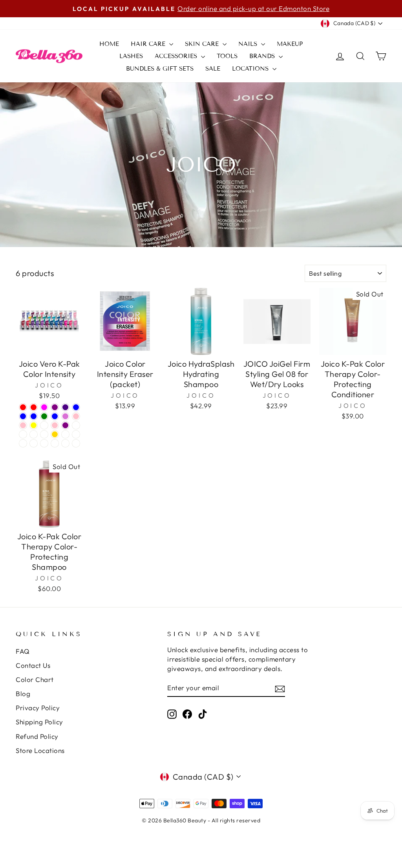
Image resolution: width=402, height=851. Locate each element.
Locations (251, 68)
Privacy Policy (38, 708)
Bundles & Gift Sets (160, 68)
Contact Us (33, 665)
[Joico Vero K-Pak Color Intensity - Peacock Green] (44, 416)
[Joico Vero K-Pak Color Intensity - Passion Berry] (44, 443)
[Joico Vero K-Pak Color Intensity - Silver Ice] (65, 434)
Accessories (177, 56)
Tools (227, 56)
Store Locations (40, 750)
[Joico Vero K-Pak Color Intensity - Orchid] (65, 416)
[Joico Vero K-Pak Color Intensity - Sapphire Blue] (76, 407)
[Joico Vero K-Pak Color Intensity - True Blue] (33, 416)
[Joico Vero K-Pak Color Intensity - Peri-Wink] (33, 443)
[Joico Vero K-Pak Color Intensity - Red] (33, 407)
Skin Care (203, 43)
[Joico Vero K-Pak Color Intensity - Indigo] (65, 407)
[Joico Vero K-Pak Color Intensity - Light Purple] (65, 425)
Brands (263, 56)
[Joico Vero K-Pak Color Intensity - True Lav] (23, 443)
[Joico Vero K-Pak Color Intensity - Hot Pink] (23, 425)
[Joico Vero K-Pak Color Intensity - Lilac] (44, 434)
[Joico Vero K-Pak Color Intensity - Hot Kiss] (65, 443)
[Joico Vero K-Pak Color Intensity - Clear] (76, 443)
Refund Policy (37, 736)
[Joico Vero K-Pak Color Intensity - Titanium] (76, 425)
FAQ (23, 651)
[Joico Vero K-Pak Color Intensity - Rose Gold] (54, 434)
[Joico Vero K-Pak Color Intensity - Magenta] (44, 407)
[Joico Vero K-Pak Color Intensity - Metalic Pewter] (23, 434)
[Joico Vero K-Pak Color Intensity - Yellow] (33, 425)
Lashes (131, 56)
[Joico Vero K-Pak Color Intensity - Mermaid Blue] (54, 416)
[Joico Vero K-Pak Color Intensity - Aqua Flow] (44, 425)
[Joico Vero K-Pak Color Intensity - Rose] (33, 434)
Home (109, 43)
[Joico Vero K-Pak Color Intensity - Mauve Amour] (54, 443)
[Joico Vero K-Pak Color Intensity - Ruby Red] (23, 407)
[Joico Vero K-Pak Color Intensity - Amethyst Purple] (54, 407)
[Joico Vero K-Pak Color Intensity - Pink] (76, 416)
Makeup (290, 43)
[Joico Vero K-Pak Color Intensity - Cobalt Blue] (23, 416)
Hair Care (149, 43)
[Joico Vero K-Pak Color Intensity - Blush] (76, 434)
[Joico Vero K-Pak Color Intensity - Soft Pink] (54, 425)
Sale (212, 68)
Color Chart (35, 679)
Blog (23, 693)
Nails (248, 43)
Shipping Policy (39, 722)
